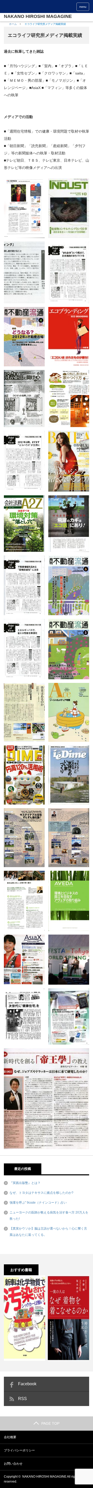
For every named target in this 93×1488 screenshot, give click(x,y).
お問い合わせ (13, 1463)
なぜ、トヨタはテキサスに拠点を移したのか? (41, 1193)
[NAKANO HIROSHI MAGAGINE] (38, 16)
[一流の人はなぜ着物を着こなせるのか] (68, 1318)
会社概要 (10, 1437)
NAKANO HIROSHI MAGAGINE (44, 1476)
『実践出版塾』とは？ (25, 1183)
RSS (22, 1398)
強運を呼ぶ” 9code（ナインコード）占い (38, 1202)
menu (82, 6)
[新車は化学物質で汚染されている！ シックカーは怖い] (24, 1318)
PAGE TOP (50, 1423)
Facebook (27, 1384)
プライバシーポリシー (19, 1450)
